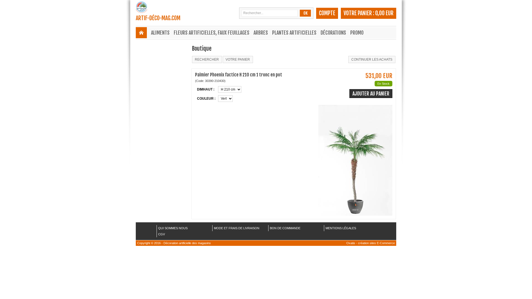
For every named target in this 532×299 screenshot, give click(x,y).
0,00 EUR (384, 13)
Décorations (333, 33)
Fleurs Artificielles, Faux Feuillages (211, 33)
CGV (161, 234)
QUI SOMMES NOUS (173, 228)
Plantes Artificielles (294, 33)
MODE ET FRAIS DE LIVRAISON (236, 228)
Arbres (261, 33)
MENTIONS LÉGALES (341, 228)
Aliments (160, 33)
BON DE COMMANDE (285, 228)
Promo (357, 33)
